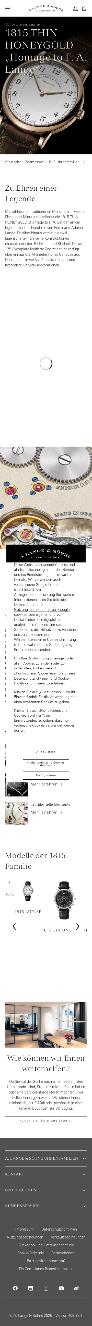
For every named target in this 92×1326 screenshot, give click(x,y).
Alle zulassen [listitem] (45, 751)
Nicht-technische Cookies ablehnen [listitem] (46, 764)
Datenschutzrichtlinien (32, 678)
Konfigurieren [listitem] (46, 775)
